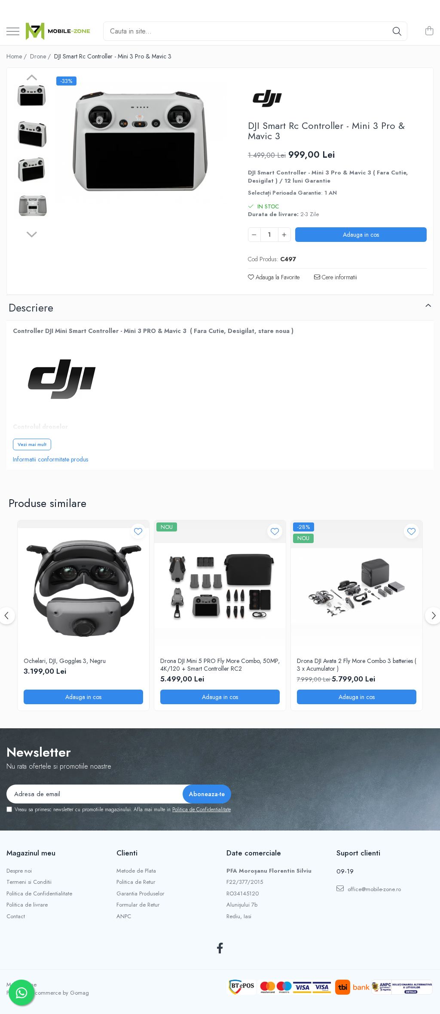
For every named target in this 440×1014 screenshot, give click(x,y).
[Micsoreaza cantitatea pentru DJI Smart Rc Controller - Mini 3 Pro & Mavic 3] (254, 234)
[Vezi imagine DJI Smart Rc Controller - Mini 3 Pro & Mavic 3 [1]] (31, 134)
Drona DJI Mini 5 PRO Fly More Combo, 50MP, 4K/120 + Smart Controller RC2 (220, 664)
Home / (17, 56)
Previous (31, 78)
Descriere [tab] (31, 307)
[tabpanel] (140, 143)
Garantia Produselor (140, 894)
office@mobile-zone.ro (373, 889)
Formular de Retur (137, 905)
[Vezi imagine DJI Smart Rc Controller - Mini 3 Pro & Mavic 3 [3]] (31, 206)
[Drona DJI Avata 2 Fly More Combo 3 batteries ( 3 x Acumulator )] (356, 586)
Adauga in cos (361, 234)
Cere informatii (338, 277)
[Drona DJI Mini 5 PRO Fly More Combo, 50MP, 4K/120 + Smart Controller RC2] (220, 586)
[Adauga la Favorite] (138, 531)
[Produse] (13, 32)
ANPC (123, 916)
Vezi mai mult (32, 444)
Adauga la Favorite (276, 277)
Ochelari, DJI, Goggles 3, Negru (65, 661)
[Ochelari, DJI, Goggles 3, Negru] (83, 586)
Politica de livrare (27, 905)
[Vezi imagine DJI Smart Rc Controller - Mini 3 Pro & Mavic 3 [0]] (31, 96)
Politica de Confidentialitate (201, 809)
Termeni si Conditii (29, 882)
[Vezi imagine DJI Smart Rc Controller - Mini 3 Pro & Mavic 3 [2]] (31, 169)
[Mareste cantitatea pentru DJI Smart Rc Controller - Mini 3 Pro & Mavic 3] (284, 234)
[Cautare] (397, 31)
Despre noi (19, 871)
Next (31, 233)
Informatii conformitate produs (50, 459)
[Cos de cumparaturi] (429, 31)
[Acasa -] (58, 31)
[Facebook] (220, 948)
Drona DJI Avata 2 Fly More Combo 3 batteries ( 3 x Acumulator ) (356, 664)
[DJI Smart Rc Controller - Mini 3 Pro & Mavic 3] (140, 143)
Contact (15, 916)
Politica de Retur (135, 882)
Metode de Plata (136, 871)
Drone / (41, 56)
